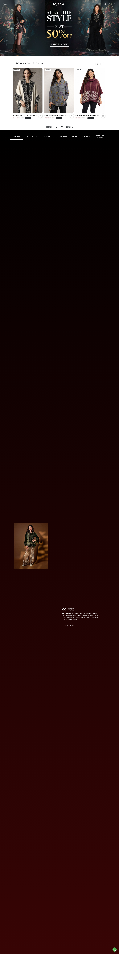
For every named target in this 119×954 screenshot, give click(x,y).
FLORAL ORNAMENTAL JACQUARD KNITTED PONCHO (56, 115)
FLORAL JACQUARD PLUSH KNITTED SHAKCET (25, 115)
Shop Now (69, 625)
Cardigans (32, 137)
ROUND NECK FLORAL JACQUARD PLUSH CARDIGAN (87, 115)
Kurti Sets (62, 137)
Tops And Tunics (100, 137)
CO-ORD (17, 137)
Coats (47, 137)
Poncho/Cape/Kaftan (81, 137)
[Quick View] (40, 116)
